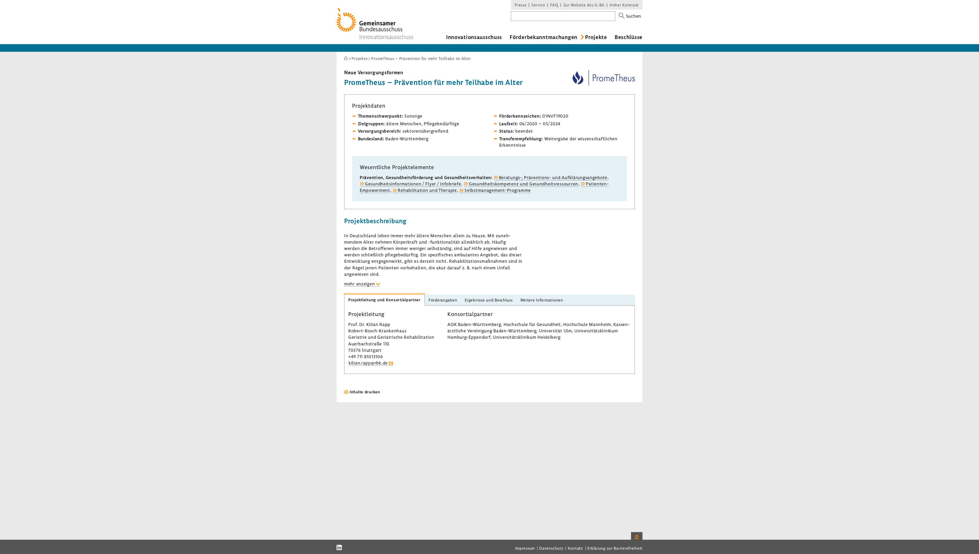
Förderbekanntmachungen (543, 37)
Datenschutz (551, 548)
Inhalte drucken (365, 391)
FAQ (554, 4)
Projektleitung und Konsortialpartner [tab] (384, 299)
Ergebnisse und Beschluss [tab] (488, 300)
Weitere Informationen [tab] (541, 300)
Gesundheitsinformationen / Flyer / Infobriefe (413, 183)
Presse (520, 4)
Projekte (596, 37)
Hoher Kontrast (624, 4)
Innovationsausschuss (474, 37)
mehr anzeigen (359, 283)
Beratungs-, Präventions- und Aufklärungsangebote (553, 177)
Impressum (525, 548)
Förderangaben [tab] (443, 300)
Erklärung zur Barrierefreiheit (614, 548)
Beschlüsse (628, 37)
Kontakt (575, 548)
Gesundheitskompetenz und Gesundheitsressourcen (523, 183)
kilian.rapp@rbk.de (368, 363)
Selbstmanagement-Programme (498, 190)
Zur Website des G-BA (584, 4)
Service (538, 4)
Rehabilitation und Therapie (427, 190)
